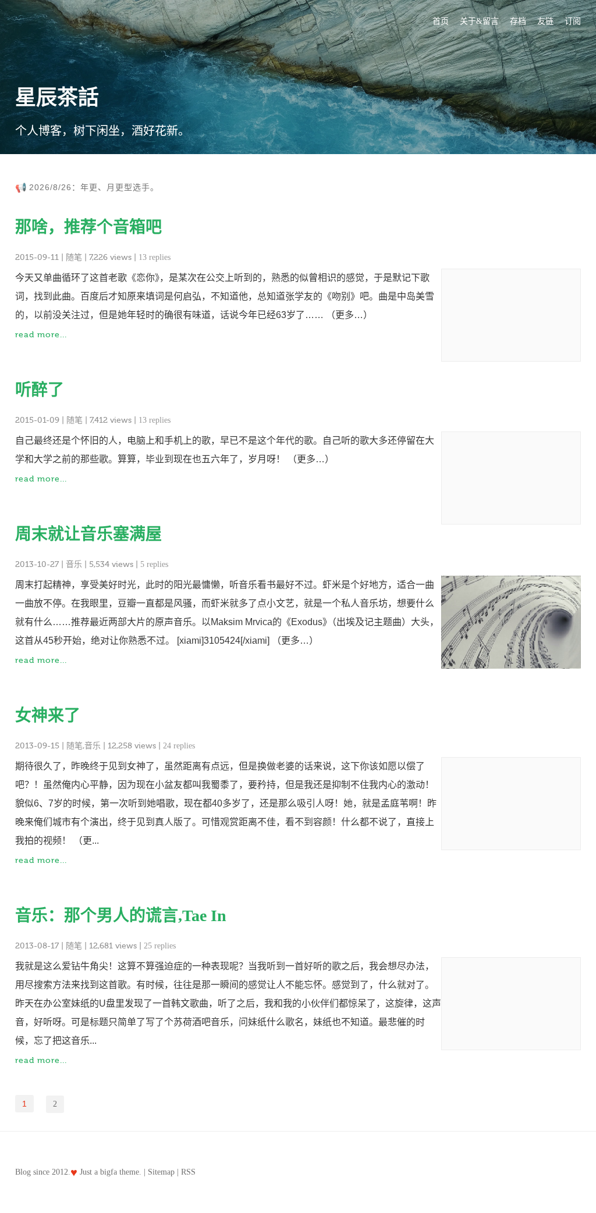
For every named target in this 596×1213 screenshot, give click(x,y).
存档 (518, 21)
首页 (440, 21)
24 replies (179, 745)
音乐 (74, 564)
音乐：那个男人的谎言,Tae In (120, 916)
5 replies (154, 564)
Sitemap (161, 1172)
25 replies (160, 945)
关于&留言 (479, 21)
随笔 (74, 257)
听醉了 (39, 390)
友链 (545, 21)
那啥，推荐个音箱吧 (88, 227)
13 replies (155, 257)
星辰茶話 (57, 97)
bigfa (108, 1172)
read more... (41, 335)
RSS (188, 1172)
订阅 (573, 21)
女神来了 (47, 716)
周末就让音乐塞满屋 (88, 534)
